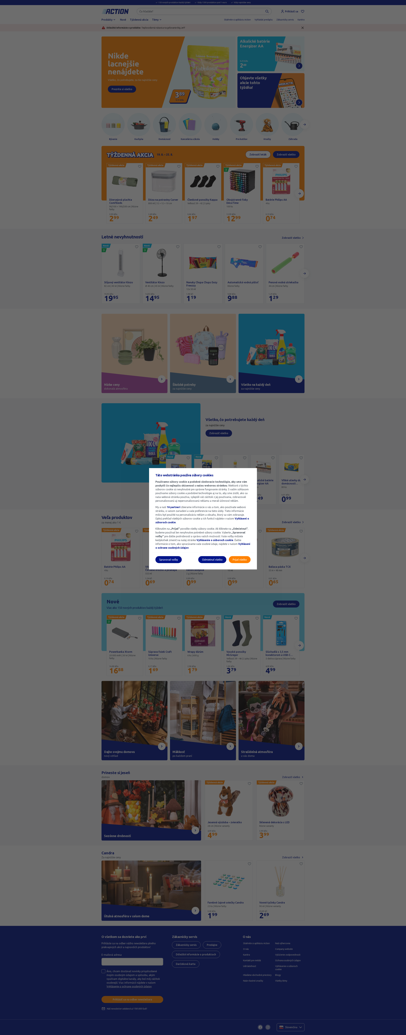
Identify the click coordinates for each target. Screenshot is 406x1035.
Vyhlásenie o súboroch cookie (214, 540)
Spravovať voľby (168, 559)
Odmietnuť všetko (212, 559)
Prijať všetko (240, 559)
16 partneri (174, 507)
